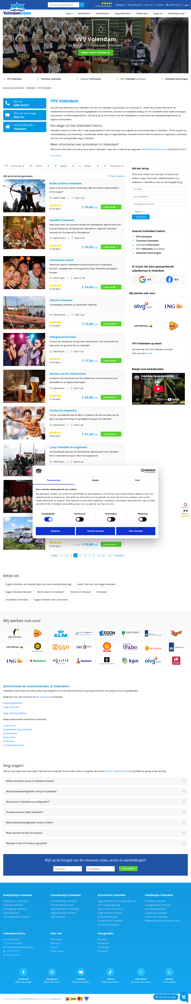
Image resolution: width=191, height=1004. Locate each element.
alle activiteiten (43, 696)
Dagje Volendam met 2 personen (51, 599)
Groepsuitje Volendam (156, 912)
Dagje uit (157, 13)
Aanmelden (128, 868)
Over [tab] (137, 480)
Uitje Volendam (57, 916)
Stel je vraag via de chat (117, 771)
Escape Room (9, 725)
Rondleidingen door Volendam (17, 729)
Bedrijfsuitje (83, 13)
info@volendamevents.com (154, 149)
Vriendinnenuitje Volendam (63, 901)
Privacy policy (57, 951)
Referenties (56, 939)
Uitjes (69, 13)
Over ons (149, 5)
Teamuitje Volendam (13, 905)
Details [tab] (95, 480)
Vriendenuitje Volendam (65, 895)
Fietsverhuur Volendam (156, 916)
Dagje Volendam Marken (18, 591)
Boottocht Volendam (108, 916)
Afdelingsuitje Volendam (15, 908)
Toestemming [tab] (53, 480)
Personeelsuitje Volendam (16, 916)
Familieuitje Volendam (159, 895)
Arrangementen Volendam (158, 905)
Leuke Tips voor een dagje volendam (96, 584)
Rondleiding (103, 947)
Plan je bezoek (134, 5)
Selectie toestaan (95, 531)
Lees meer (55, 155)
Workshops (8, 741)
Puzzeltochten (10, 733)
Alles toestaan (136, 531)
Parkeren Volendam (80, 591)
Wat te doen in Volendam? (50, 591)
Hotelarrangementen (13, 745)
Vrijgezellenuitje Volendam (63, 912)
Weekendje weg (176, 13)
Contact (159, 5)
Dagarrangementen (12, 703)
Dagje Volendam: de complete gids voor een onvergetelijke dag (38, 584)
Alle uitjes (102, 939)
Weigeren (55, 531)
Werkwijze (120, 5)
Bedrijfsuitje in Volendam (15, 901)
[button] (187, 5)
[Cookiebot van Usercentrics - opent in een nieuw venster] (143, 471)
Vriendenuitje (102, 13)
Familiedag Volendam (155, 908)
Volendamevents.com (27, 999)
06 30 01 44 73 (13, 955)
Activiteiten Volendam (16, 599)
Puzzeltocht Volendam (109, 924)
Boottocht (103, 951)
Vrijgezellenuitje (122, 13)
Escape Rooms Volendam (110, 920)
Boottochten (9, 737)
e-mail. (149, 353)
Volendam (101, 591)
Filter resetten (117, 176)
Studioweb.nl (56, 999)
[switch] (80, 519)
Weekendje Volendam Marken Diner (163, 920)
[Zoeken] (81, 4)
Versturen (140, 216)
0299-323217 (175, 5)
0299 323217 (13, 951)
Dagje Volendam (11, 707)
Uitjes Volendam (11, 912)
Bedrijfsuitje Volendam (17, 895)
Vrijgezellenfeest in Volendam (64, 908)
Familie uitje (141, 13)
